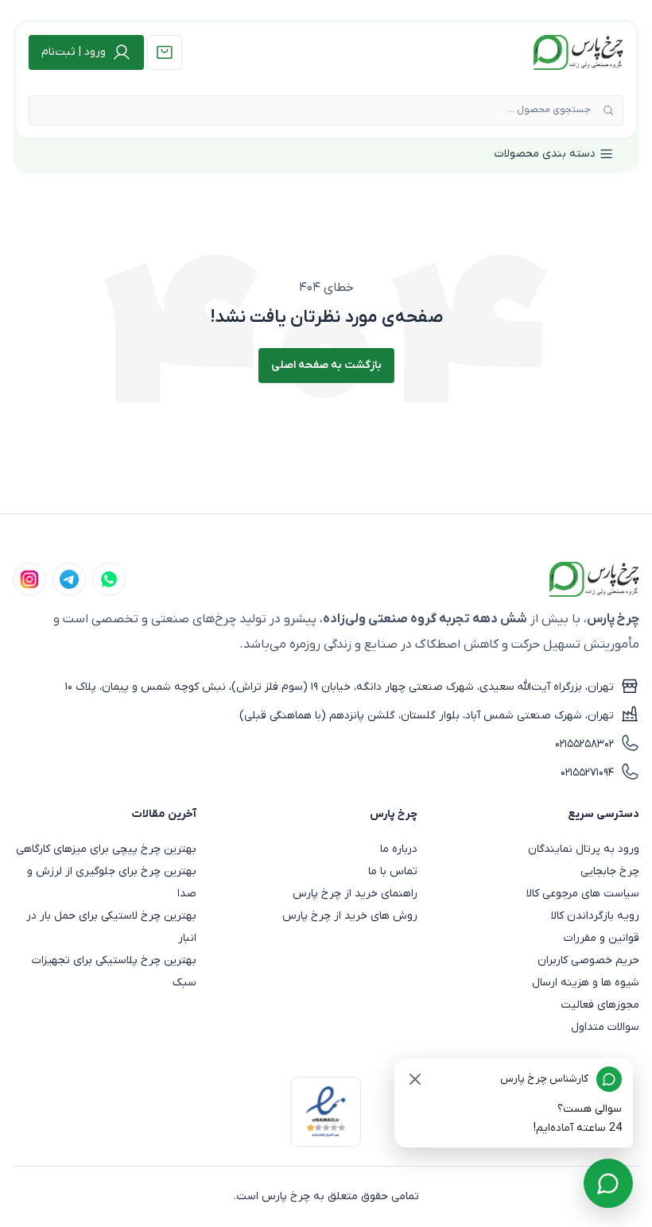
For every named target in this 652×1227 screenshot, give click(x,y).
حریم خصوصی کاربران (588, 960)
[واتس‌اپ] (109, 579)
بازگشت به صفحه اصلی (326, 365)
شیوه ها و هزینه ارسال (585, 982)
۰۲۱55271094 (587, 772)
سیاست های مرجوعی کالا (582, 893)
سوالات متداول (605, 1027)
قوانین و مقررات (601, 938)
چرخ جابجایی (609, 871)
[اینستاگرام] (29, 579)
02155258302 (584, 744)
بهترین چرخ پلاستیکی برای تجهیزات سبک (114, 971)
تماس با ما (392, 871)
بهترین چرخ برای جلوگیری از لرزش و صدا (111, 882)
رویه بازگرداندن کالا (595, 915)
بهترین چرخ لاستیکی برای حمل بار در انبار (111, 927)
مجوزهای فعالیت (600, 1004)
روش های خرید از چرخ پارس (349, 915)
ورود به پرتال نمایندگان (583, 849)
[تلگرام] (69, 579)
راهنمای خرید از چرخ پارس (355, 893)
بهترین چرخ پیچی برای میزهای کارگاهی (106, 849)
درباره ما (398, 849)
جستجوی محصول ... (549, 109)
